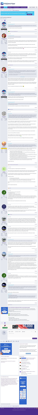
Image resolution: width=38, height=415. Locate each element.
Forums (5, 7)
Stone (8, 380)
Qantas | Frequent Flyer (24, 374)
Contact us (18, 408)
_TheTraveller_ (3, 380)
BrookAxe (10, 384)
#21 (36, 22)
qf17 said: (10, 293)
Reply (36, 29)
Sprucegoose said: (11, 35)
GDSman (2, 384)
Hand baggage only (24, 368)
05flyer (16, 378)
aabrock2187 (2, 383)
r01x (1, 385)
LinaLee (11, 380)
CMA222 (7, 380)
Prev (2, 20)
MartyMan (7, 384)
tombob (15, 380)
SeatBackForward (13, 383)
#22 (36, 33)
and (14, 31)
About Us (15, 408)
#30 (36, 204)
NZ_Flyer (16, 384)
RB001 (2, 378)
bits (11, 378)
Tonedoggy (4, 384)
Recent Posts (22, 356)
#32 (36, 226)
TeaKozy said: (10, 254)
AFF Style (2, 408)
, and (13, 164)
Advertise (35, 408)
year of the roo (13, 380)
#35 (36, 273)
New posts (1, 8)
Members (12, 8)
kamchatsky (3, 381)
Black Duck (6, 385)
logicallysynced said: (11, 24)
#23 (36, 52)
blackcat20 (4, 380)
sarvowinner (11, 382)
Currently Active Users (5, 376)
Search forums (6, 8)
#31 (36, 216)
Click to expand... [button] (22, 76)
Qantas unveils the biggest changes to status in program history (28, 372)
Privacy (26, 408)
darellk (2, 380)
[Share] (35, 22)
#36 (36, 283)
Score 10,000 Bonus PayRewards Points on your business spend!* (19, 307)
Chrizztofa (15, 379)
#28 (36, 167)
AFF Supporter (4, 148)
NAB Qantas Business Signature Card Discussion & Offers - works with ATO (28, 359)
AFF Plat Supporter (4, 29)
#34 (36, 252)
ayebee (5, 382)
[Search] (37, 7)
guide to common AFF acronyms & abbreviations (8, 362)
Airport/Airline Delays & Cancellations (26, 363)
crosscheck (9, 380)
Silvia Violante (4, 378)
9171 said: (10, 113)
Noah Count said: (11, 284)
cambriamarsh (8, 382)
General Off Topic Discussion (24, 367)
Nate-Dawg (9, 379)
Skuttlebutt (15, 382)
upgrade (24, 350)
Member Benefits (23, 7)
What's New (10, 7)
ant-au (11, 381)
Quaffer (15, 381)
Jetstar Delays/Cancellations (25, 362)
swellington (9, 383)
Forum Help (29, 408)
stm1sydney (5, 383)
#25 (36, 90)
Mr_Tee (9, 381)
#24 (36, 67)
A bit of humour (23, 365)
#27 (36, 141)
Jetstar (22, 370)
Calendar (9, 8)
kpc (10, 378)
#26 (36, 111)
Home (2, 7)
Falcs (16, 380)
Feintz (13, 380)
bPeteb (16, 383)
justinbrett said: (11, 239)
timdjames (6, 380)
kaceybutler (2, 382)
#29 (36, 190)
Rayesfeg (6, 381)
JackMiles (6, 379)
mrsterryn (13, 384)
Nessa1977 (12, 379)
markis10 (3, 385)
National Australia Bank (24, 360)
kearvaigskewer (3, 379)
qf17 (1, 18)
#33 (36, 237)
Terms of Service (22, 408)
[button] (12, 7)
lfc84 (12, 381)
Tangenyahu (13, 378)
